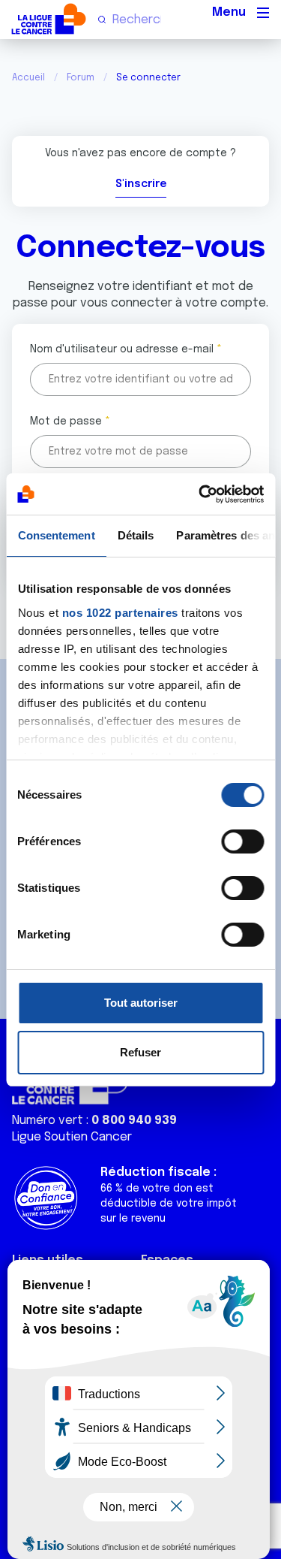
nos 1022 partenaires (119, 612)
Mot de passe (66, 421)
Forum (80, 78)
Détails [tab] (135, 535)
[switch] (242, 841)
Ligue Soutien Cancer (72, 1137)
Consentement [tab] (55, 535)
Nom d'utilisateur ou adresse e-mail (122, 349)
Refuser (140, 1052)
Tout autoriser (141, 1002)
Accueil (28, 78)
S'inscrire (140, 184)
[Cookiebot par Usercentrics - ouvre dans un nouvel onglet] (200, 494)
